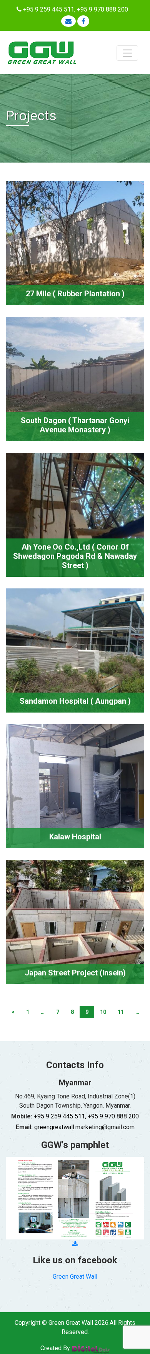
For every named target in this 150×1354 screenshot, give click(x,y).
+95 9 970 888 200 (102, 9)
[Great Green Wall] (42, 52)
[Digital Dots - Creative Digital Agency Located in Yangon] (91, 1348)
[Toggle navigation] (127, 53)
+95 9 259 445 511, (49, 9)
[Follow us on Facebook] (83, 21)
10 (103, 1012)
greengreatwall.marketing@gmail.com (84, 1127)
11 (121, 1012)
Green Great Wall (75, 1276)
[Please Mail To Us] (68, 21)
